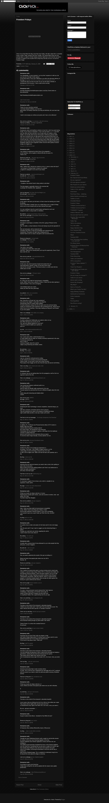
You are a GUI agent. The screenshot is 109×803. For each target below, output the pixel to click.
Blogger (63, 799)
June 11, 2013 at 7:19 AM (26, 663)
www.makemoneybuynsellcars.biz (33, 329)
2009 (70, 155)
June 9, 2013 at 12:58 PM (26, 645)
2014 (70, 143)
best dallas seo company (37, 312)
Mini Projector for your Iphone (78, 184)
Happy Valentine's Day (76, 228)
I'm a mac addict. (75, 225)
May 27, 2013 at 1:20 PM (26, 538)
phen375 (52, 131)
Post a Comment (22, 777)
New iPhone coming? (76, 303)
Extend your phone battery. (77, 187)
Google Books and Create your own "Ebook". (78, 270)
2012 (70, 148)
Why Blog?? (73, 284)
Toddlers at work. (75, 198)
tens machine (31, 176)
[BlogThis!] (49, 64)
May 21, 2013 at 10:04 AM (26, 459)
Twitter (72, 298)
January (73, 306)
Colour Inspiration (75, 296)
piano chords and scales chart (36, 366)
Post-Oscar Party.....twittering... (78, 194)
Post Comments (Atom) (42, 789)
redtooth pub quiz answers (38, 611)
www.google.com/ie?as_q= (31, 80)
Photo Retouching (75, 256)
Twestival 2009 (74, 237)
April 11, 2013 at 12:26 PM (26, 380)
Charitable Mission (75, 201)
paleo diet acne (32, 194)
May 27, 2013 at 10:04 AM (26, 519)
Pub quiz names (37, 273)
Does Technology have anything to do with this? (79, 240)
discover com (31, 239)
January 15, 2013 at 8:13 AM (27, 146)
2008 (70, 309)
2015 (70, 141)
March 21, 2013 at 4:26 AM (27, 196)
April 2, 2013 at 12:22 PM (26, 314)
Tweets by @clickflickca (73, 50)
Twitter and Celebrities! (76, 258)
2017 (70, 136)
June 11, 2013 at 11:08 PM (26, 678)
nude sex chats (28, 517)
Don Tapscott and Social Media (78, 177)
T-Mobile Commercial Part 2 (77, 205)
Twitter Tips (73, 221)
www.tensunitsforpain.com (37, 174)
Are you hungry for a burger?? (78, 275)
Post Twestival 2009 (75, 230)
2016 (70, 138)
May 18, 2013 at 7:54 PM (26, 442)
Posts (71, 105)
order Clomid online (25, 100)
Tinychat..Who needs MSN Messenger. (77, 218)
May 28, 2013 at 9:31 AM (26, 565)
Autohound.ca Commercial (77, 294)
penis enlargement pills (37, 598)
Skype (72, 234)
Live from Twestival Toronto (77, 232)
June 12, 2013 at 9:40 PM (26, 710)
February (73, 173)
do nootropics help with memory (40, 121)
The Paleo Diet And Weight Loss (37, 192)
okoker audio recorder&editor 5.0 (46, 80)
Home (39, 785)
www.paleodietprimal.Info (38, 256)
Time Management (75, 251)
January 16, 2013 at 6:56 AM (27, 161)
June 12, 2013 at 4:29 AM (26, 694)
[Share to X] (50, 64)
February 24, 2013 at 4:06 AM (27, 178)
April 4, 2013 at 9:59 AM (26, 331)
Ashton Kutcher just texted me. (78, 196)
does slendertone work (36, 676)
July (72, 161)
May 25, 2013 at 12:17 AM (26, 475)
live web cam (30, 535)
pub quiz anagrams (36, 501)
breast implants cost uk (36, 582)
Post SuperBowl (74, 301)
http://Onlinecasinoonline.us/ (39, 772)
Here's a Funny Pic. (75, 287)
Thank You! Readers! (76, 267)
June (72, 164)
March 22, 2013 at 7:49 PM (27, 242)
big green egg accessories (38, 157)
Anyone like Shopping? (76, 282)
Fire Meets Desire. (75, 243)
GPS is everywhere (75, 261)
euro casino (34, 720)
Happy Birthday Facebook (77, 291)
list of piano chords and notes (40, 215)
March (73, 171)
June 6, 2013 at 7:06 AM (26, 630)
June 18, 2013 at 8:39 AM (26, 774)
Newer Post (19, 785)
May (72, 166)
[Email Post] (44, 63)
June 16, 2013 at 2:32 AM (26, 733)
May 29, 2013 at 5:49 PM (26, 584)
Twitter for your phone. (76, 277)
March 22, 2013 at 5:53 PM (27, 217)
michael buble (35, 238)
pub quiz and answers (33, 691)
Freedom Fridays (24, 66)
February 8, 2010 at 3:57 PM (27, 85)
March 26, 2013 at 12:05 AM (27, 258)
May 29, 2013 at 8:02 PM (26, 600)
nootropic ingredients (36, 122)
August (73, 159)
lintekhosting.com (37, 473)
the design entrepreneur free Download (46, 417)
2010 (70, 152)
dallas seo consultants (32, 293)
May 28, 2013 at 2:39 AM (26, 550)
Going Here (33, 159)
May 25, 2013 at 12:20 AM (26, 488)
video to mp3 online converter (33, 731)
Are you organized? (75, 180)
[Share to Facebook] (52, 64)
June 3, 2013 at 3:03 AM (26, 613)
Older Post (59, 785)
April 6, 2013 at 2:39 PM (26, 368)
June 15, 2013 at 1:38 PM (26, 722)
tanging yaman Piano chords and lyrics (36, 214)
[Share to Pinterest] (53, 64)
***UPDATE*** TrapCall (76, 210)
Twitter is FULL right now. (77, 189)
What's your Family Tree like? (78, 289)
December (74, 157)
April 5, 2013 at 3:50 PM (26, 352)
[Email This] (47, 64)
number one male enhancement (33, 485)
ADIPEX (31, 397)
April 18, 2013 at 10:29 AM (26, 401)
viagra (29, 349)
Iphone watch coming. (76, 280)
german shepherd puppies (37, 757)
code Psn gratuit (29, 643)
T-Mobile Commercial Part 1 (77, 208)
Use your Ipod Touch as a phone (79, 214)
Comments (72, 108)
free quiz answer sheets (37, 628)
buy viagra (28, 350)
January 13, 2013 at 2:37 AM (27, 124)
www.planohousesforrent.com (38, 378)
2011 (70, 150)
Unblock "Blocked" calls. (76, 212)
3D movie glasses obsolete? (78, 182)
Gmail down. (73, 191)
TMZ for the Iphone (75, 223)
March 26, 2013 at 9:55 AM (27, 275)
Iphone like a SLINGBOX (77, 249)
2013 (70, 145)
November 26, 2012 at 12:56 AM (28, 102)
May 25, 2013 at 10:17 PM (26, 503)
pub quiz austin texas (33, 661)
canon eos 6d (28, 457)
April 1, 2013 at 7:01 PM (26, 295)
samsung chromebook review (36, 440)
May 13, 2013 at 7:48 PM (26, 419)
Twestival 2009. (74, 254)
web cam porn (31, 547)
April (72, 168)
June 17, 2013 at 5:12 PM (26, 759)
